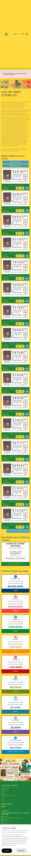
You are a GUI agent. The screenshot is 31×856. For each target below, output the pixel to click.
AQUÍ (14, 845)
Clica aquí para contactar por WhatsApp (12, 801)
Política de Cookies (5, 820)
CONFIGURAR (5, 843)
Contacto (3, 776)
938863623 (5, 800)
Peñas (2, 780)
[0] (23, 34)
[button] (2, 86)
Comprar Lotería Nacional (15, 752)
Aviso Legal (3, 817)
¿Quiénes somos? (5, 771)
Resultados (3, 774)
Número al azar (16, 165)
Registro (3, 783)
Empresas (3, 777)
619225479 (4, 803)
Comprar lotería (5, 773)
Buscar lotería (16, 162)
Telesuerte (3, 816)
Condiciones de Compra (7, 822)
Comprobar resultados (15, 564)
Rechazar (21, 851)
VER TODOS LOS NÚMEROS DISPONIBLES (18, 531)
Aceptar (6, 851)
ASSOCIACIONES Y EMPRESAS (7, 779)
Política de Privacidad (6, 819)
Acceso (18, 34)
